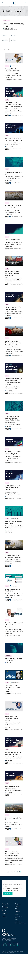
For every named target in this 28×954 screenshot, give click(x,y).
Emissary (5, 907)
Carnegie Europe (15, 682)
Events (17, 906)
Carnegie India (15, 65)
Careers (16, 917)
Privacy (16, 919)
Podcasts (17, 911)
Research (5, 904)
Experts (4, 913)
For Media (17, 921)
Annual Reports (18, 916)
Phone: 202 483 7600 (6, 940)
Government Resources (20, 922)
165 (14, 871)
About (4, 910)
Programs (17, 904)
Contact (16, 914)
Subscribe (8, 893)
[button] (19, 871)
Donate (4, 917)
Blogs (16, 909)
